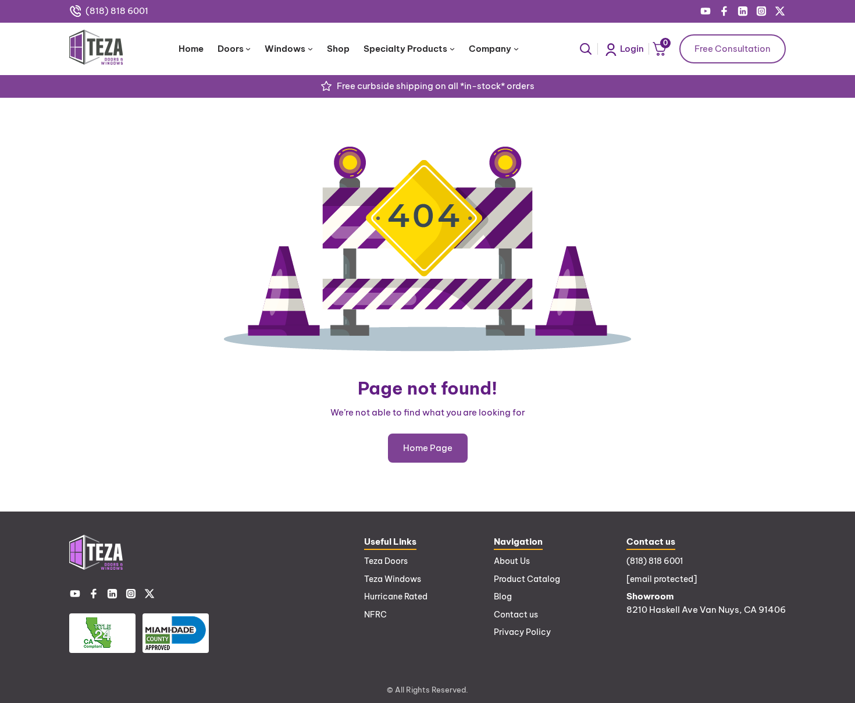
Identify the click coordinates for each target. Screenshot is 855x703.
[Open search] (585, 49)
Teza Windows (392, 579)
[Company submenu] (516, 48)
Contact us (516, 614)
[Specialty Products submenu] (452, 48)
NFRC (375, 614)
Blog (503, 596)
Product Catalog (527, 579)
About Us (512, 561)
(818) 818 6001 (117, 10)
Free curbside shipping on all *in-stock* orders (436, 85)
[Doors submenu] (248, 48)
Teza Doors (386, 561)
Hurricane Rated (396, 596)
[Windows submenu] (310, 48)
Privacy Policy (522, 632)
